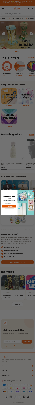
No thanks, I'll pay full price (9, 208)
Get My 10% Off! (9, 206)
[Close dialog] (33, 191)
